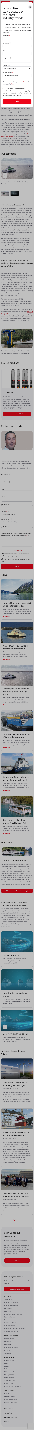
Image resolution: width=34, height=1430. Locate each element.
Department (7, 65)
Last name (6, 43)
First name (6, 35)
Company (6, 58)
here (24, 82)
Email (5, 50)
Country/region (8, 72)
